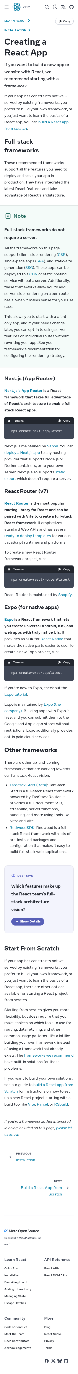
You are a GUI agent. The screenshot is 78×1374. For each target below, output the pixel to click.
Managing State (15, 1296)
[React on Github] (66, 1361)
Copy (66, 420)
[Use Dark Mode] (55, 7)
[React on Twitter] (53, 1360)
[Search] (47, 7)
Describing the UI (16, 1282)
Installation (15, 30)
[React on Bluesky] (59, 1361)
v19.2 (26, 7)
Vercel (52, 446)
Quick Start (12, 1268)
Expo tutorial (15, 694)
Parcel (42, 1104)
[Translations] (63, 7)
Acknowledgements (17, 1348)
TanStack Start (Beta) (28, 785)
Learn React (15, 20)
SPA (40, 261)
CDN (33, 274)
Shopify (65, 594)
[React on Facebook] (46, 1360)
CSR (62, 254)
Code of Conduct (15, 1327)
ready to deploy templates (27, 535)
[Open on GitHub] (71, 7)
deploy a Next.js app (22, 452)
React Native (52, 639)
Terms (48, 1348)
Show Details (30, 921)
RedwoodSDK (22, 827)
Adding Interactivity (17, 1289)
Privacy (49, 1341)
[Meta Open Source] (39, 1231)
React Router (16, 503)
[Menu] (6, 7)
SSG (29, 267)
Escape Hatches (15, 1303)
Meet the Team (14, 1334)
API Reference (57, 1259)
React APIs (51, 1268)
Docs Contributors (16, 1341)
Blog (47, 1327)
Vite (31, 1104)
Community (14, 1318)
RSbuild (61, 1104)
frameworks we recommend (49, 1055)
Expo (8, 619)
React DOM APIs (55, 1275)
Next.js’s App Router (23, 390)
